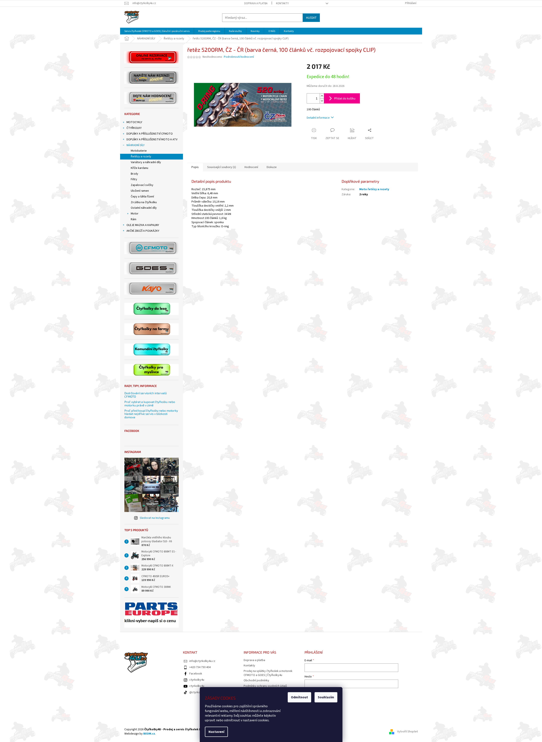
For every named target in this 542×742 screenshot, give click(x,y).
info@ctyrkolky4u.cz (202, 661)
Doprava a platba (255, 3)
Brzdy (134, 174)
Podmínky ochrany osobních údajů (265, 686)
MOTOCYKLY (134, 122)
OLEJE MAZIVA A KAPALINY (143, 225)
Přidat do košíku (344, 98)
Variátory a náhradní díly (146, 162)
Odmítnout (299, 697)
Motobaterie (139, 151)
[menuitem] (157, 31)
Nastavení (216, 731)
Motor (134, 213)
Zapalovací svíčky (142, 185)
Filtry (134, 179)
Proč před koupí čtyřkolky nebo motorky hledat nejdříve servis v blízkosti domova (151, 414)
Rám (133, 219)
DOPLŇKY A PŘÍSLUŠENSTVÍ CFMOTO (150, 134)
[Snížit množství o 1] (322, 100)
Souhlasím (326, 697)
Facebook (195, 674)
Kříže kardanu (139, 168)
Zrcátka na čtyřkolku (144, 202)
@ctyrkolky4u (198, 692)
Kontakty (282, 3)
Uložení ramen (140, 191)
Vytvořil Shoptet (407, 731)
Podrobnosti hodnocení (239, 57)
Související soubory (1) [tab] (221, 167)
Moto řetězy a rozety (374, 189)
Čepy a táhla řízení (142, 196)
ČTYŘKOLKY (134, 128)
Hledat (311, 17)
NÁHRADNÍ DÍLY (136, 145)
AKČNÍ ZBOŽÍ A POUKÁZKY (143, 231)
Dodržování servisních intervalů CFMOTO (145, 394)
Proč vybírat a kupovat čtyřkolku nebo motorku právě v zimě (149, 403)
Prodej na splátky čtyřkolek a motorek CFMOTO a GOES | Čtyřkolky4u (268, 673)
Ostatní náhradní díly (144, 208)
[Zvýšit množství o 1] (322, 95)
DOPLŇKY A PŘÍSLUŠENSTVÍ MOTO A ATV (152, 139)
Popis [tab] (195, 167)
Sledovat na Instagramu (155, 518)
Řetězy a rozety (141, 156)
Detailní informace (318, 118)
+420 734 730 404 (200, 667)
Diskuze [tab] (272, 167)
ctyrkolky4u (196, 680)
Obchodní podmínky (256, 680)
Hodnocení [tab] (251, 167)
